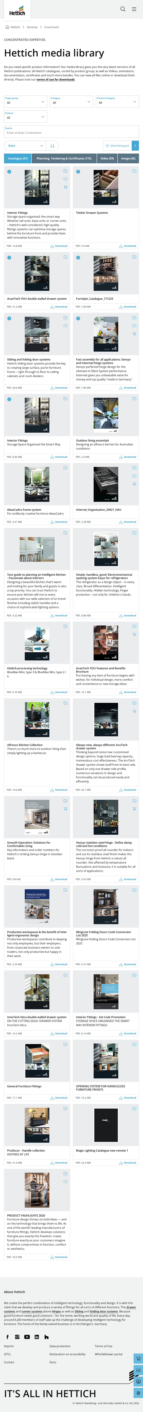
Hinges (56, 1311)
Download (61, 246)
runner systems (31, 1311)
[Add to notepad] (65, 170)
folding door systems (104, 1311)
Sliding (79, 1311)
